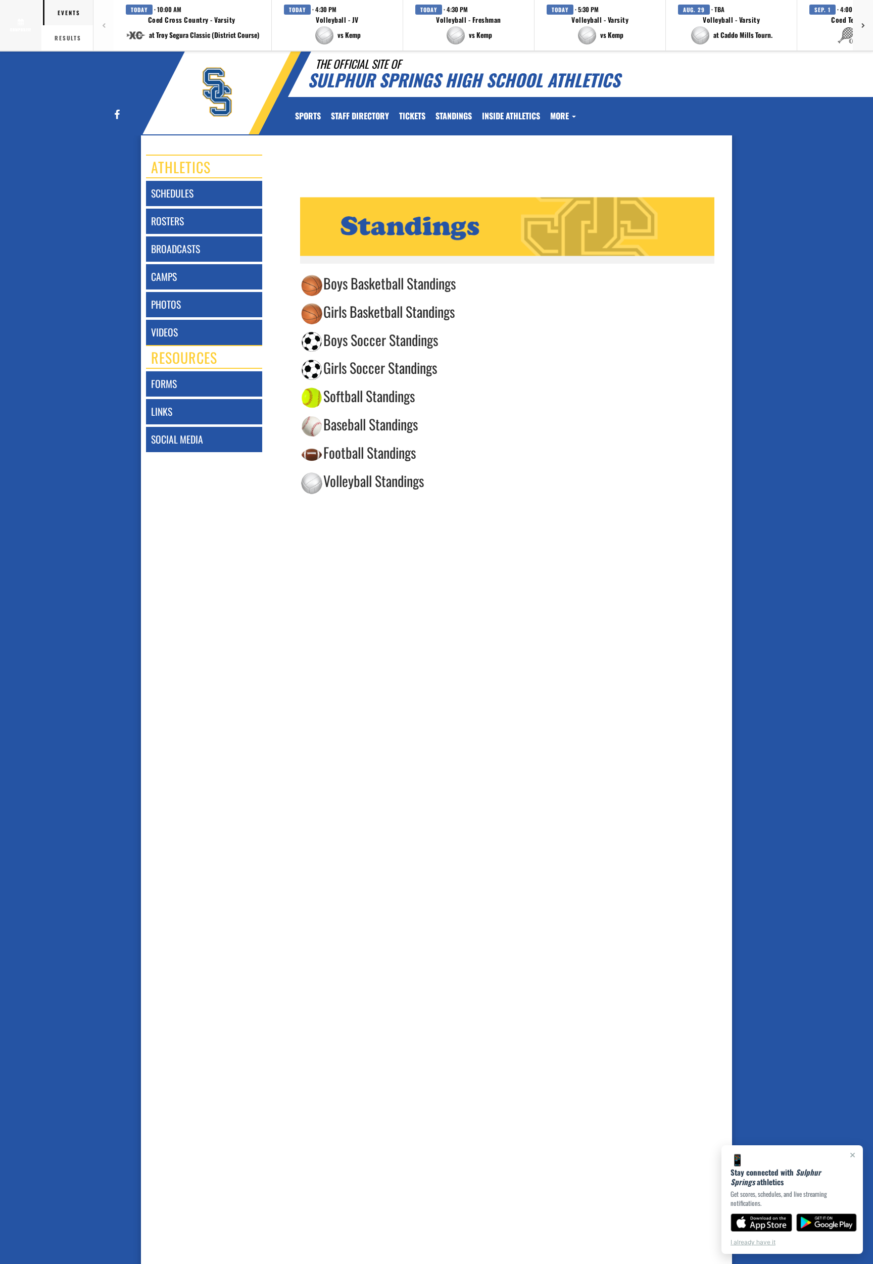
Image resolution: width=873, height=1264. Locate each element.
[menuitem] (360, 115)
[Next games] (863, 25)
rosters (167, 221)
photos (166, 304)
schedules (172, 193)
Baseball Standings (370, 424)
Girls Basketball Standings (389, 311)
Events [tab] (69, 13)
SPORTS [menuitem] (308, 116)
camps (164, 276)
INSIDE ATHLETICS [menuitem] (511, 116)
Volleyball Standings (373, 481)
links (161, 411)
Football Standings (369, 452)
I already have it (753, 1242)
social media (177, 439)
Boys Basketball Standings (389, 283)
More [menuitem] (560, 116)
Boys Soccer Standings (380, 339)
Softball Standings (369, 395)
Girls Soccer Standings (380, 367)
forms (164, 383)
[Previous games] (103, 25)
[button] (193, 25)
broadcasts (175, 248)
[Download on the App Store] (761, 1222)
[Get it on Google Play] (826, 1222)
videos (164, 332)
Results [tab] (68, 38)
